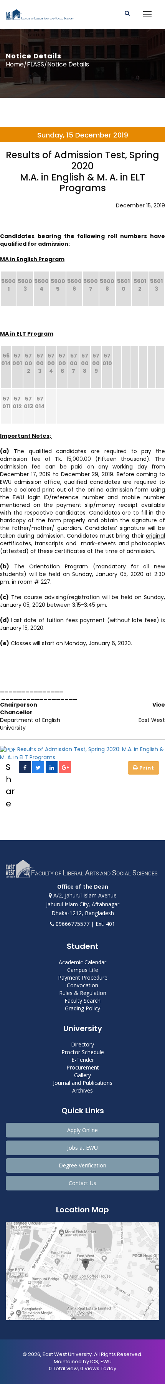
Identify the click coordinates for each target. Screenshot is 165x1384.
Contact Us (82, 1183)
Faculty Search (82, 1000)
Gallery (82, 1075)
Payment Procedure (82, 977)
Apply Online (82, 1130)
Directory (82, 1044)
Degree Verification (82, 1165)
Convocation (82, 985)
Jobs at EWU (82, 1147)
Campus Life (82, 969)
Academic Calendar (82, 962)
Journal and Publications (82, 1082)
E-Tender (82, 1059)
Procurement (82, 1067)
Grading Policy (82, 1008)
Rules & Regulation (82, 993)
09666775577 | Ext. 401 (84, 923)
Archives (82, 1090)
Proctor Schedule (82, 1052)
